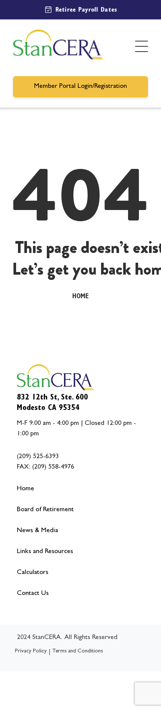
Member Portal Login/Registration (80, 86)
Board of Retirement (45, 510)
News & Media (37, 531)
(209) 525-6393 (38, 457)
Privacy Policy (31, 651)
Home (80, 297)
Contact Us (33, 593)
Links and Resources (45, 552)
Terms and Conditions (77, 651)
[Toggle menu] (141, 46)
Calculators (32, 572)
